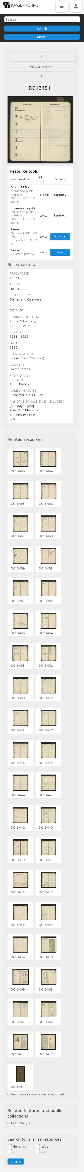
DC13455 (18, 633)
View (60, 252)
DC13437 (46, 892)
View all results (41, 67)
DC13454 (46, 633)
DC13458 (46, 568)
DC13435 (46, 924)
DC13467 (18, 1021)
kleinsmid (19, 1146)
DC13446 (18, 762)
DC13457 (18, 600)
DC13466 (46, 1021)
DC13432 (46, 1054)
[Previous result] (42, 57)
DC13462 (46, 503)
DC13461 (18, 536)
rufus (44, 1146)
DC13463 (18, 503)
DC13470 (46, 957)
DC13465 (18, 471)
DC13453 (18, 665)
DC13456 (46, 600)
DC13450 (18, 698)
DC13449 (46, 698)
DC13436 (18, 924)
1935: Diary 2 (19, 1123)
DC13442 (18, 827)
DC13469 (18, 989)
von (43, 1151)
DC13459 (18, 568)
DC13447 (46, 730)
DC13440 (46, 827)
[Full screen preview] (40, 129)
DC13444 (18, 795)
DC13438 (18, 892)
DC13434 (18, 957)
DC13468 (46, 989)
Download (60, 236)
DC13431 (18, 1086)
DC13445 (46, 762)
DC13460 (46, 536)
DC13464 (46, 471)
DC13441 (46, 860)
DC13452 (46, 665)
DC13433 (18, 1054)
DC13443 (46, 795)
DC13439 (18, 860)
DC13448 (18, 730)
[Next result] (41, 76)
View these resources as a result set (36, 1094)
